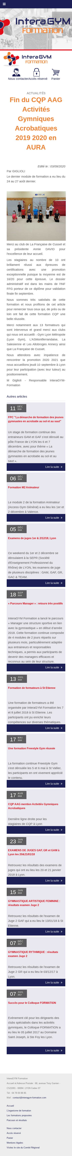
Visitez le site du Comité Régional (23, 1147)
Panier (10, 1138)
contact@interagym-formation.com (29, 1097)
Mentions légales (15, 1143)
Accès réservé (14, 1133)
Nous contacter (14, 1128)
